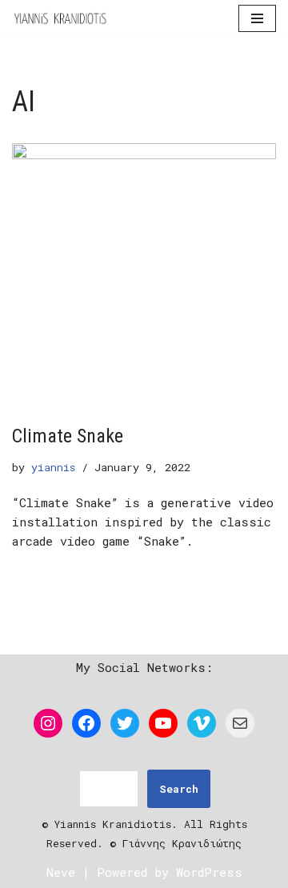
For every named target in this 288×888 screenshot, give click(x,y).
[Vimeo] (201, 723)
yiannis (53, 467)
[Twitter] (124, 723)
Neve (60, 872)
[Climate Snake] (144, 275)
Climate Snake (67, 436)
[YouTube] (163, 723)
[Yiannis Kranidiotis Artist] (60, 18)
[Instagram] (48, 723)
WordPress (209, 872)
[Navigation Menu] (257, 18)
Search (178, 789)
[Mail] (240, 723)
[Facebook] (86, 723)
